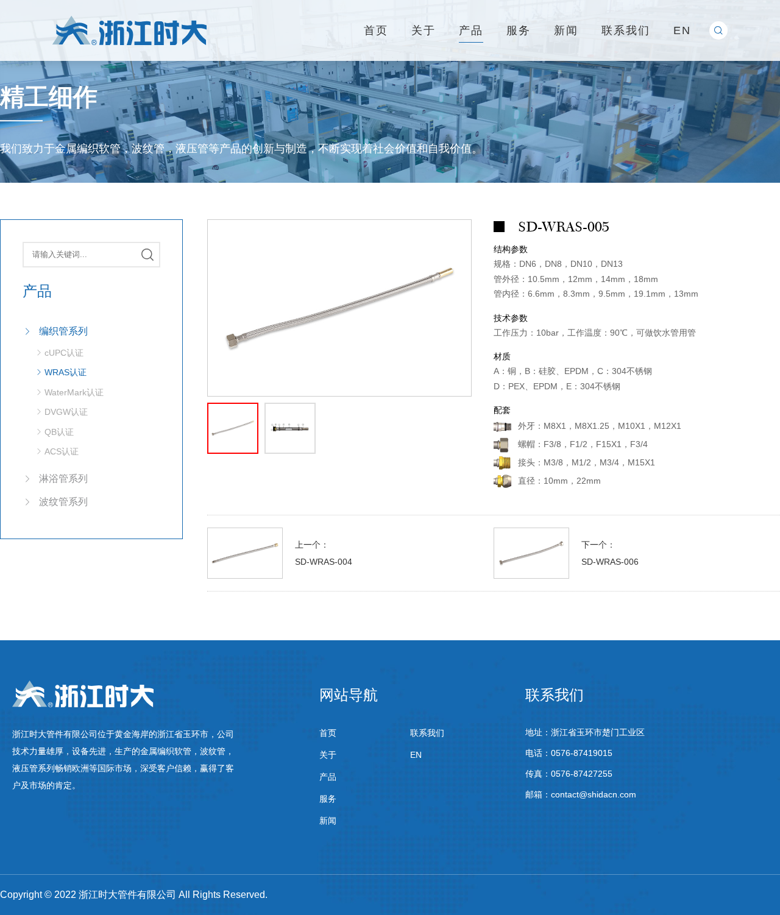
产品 (471, 30)
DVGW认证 (66, 412)
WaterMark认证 (74, 392)
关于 (423, 30)
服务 (518, 30)
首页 (376, 30)
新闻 (566, 30)
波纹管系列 (63, 501)
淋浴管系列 (63, 478)
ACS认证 (61, 451)
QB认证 (59, 432)
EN (682, 30)
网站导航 (348, 695)
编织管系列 (63, 331)
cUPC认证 (63, 353)
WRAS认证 (65, 372)
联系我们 (625, 30)
